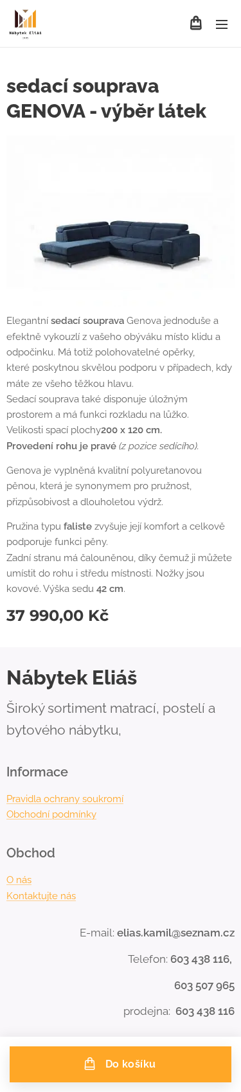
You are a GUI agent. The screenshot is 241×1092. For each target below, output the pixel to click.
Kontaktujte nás (41, 896)
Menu (222, 24)
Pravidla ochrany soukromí (64, 799)
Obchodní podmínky (51, 814)
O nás (18, 880)
